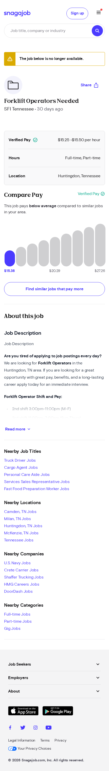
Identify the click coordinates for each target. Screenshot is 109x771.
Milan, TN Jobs (17, 519)
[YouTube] (48, 728)
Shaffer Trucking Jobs (24, 577)
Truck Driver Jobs (20, 460)
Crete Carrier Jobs (21, 570)
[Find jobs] (97, 30)
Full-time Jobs (17, 614)
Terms (44, 740)
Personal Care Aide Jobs (27, 475)
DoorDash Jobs (18, 591)
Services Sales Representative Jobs (37, 482)
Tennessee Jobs (18, 540)
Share (86, 85)
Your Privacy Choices (34, 748)
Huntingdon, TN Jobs (23, 526)
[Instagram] (35, 728)
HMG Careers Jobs (21, 584)
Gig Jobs (12, 629)
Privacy (60, 740)
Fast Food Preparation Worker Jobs (36, 489)
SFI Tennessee (19, 109)
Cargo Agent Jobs (21, 467)
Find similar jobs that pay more (54, 289)
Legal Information (21, 740)
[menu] (98, 13)
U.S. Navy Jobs (17, 563)
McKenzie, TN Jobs (21, 533)
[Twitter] (22, 728)
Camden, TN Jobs (20, 512)
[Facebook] (10, 728)
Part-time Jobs (18, 621)
